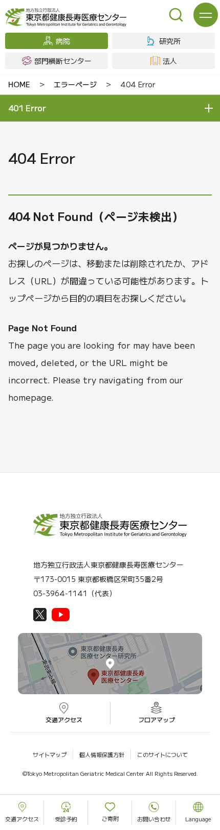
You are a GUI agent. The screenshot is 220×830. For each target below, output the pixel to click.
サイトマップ (50, 754)
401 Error (27, 108)
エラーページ (75, 84)
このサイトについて (162, 754)
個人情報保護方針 (101, 754)
